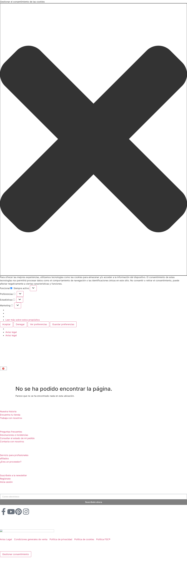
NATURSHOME (14, 352)
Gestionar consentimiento (15, 554)
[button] (93, 139)
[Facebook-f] (3, 511)
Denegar (20, 324)
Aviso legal (11, 332)
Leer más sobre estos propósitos (22, 319)
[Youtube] (11, 511)
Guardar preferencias (63, 324)
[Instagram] (26, 511)
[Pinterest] (18, 511)
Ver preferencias (38, 324)
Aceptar (6, 324)
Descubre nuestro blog (22, 524)
